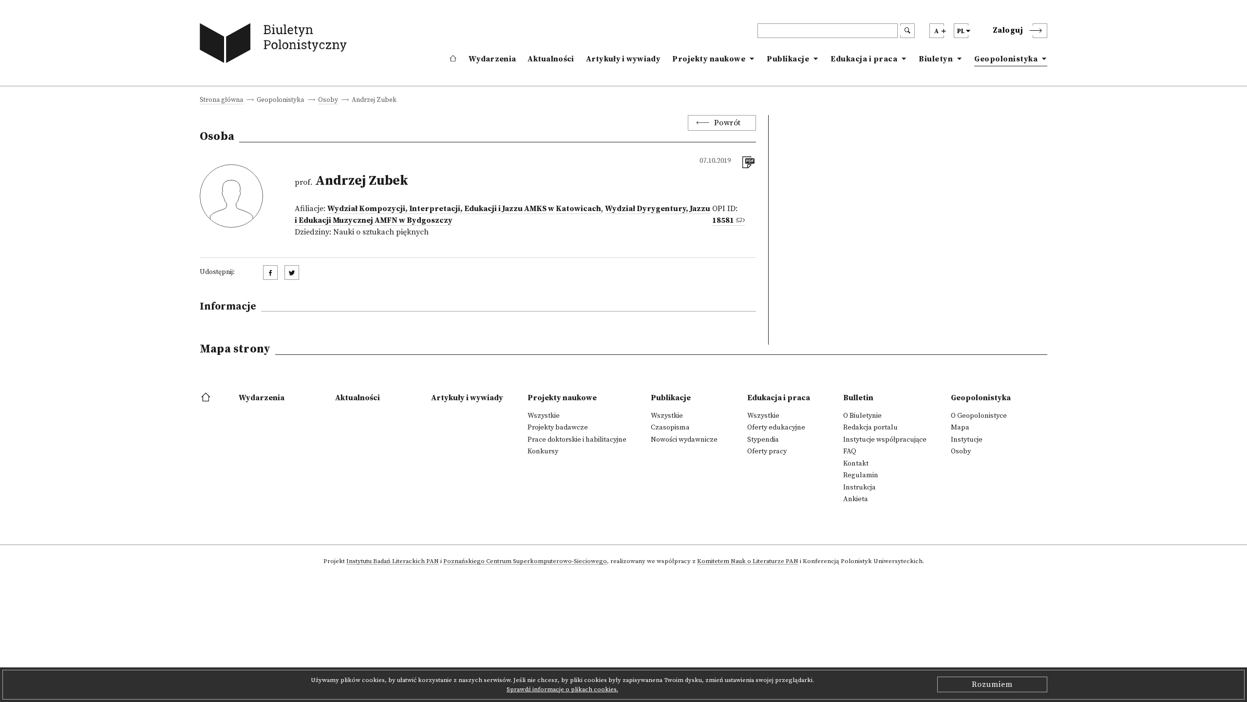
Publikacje (788, 59)
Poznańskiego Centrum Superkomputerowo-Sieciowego (525, 561)
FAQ (849, 451)
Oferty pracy (767, 451)
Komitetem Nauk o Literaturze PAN (747, 561)
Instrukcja (859, 487)
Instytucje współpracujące (884, 439)
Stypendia (763, 439)
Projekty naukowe (708, 59)
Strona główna (221, 100)
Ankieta (855, 499)
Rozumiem (992, 684)
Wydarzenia (492, 59)
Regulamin (860, 475)
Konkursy (543, 451)
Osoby (328, 100)
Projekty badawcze (558, 427)
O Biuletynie (862, 415)
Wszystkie (544, 415)
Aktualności (551, 59)
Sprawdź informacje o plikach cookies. (562, 689)
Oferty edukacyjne (776, 427)
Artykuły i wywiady (623, 59)
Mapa (960, 427)
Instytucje (966, 439)
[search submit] (907, 30)
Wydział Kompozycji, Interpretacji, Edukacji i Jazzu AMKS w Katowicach (464, 209)
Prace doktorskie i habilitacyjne (577, 439)
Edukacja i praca (864, 59)
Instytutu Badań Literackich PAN (392, 561)
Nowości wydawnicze (684, 439)
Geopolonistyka (1006, 59)
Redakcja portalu (870, 427)
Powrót (727, 123)
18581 (723, 220)
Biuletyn (936, 59)
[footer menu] (207, 397)
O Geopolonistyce (979, 415)
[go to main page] (275, 45)
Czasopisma (670, 427)
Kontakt (856, 463)
